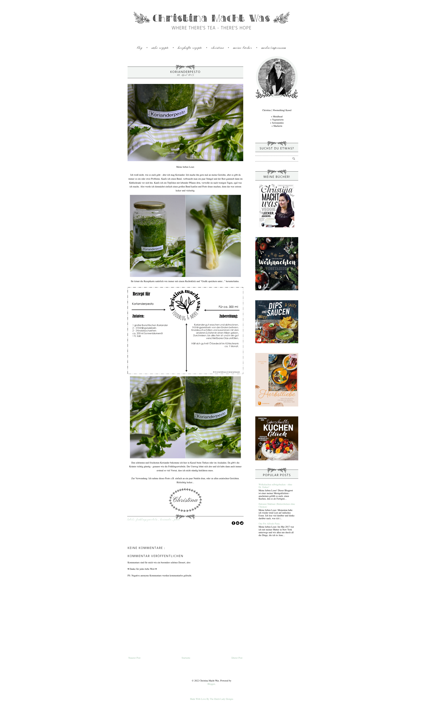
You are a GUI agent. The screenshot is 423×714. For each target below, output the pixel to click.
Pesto (177, 519)
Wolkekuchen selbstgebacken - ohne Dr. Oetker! (275, 486)
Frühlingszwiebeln (147, 519)
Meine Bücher (242, 48)
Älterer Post (236, 657)
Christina (217, 48)
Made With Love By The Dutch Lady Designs (211, 698)
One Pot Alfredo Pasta (269, 523)
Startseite (186, 657)
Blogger (211, 683)
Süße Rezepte (160, 48)
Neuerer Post (134, 657)
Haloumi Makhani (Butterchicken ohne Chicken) (277, 505)
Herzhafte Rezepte (190, 48)
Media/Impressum (273, 48)
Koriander (166, 519)
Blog (139, 48)
